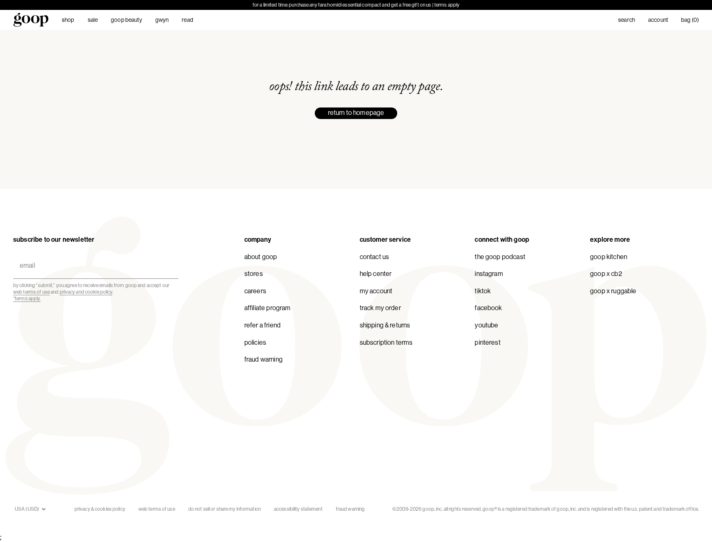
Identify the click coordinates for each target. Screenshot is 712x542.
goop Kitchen (608, 257)
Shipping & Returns (385, 325)
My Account (376, 291)
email (25, 256)
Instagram (489, 274)
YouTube (486, 325)
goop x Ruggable (613, 291)
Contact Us (374, 257)
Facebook (488, 308)
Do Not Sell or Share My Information (224, 509)
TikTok (483, 291)
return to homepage (356, 113)
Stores (253, 274)
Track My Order (380, 308)
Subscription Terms (386, 342)
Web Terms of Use (156, 509)
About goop (260, 257)
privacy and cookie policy (86, 292)
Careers (255, 291)
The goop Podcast (500, 257)
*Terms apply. (27, 298)
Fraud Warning (263, 359)
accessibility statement (298, 509)
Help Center (376, 274)
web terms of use (31, 292)
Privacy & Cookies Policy (100, 509)
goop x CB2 (606, 274)
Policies (255, 342)
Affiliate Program (267, 308)
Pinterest (487, 342)
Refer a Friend (262, 325)
